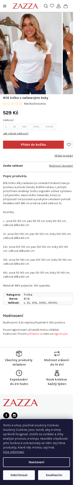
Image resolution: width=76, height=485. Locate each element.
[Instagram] (14, 415)
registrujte (60, 334)
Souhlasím (54, 475)
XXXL (36, 126)
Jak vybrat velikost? (16, 133)
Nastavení (36, 462)
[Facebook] (6, 415)
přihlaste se (35, 334)
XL (14, 126)
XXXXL (49, 126)
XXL (24, 126)
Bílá (27, 298)
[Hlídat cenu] (64, 154)
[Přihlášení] (59, 6)
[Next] (68, 53)
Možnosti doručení (61, 165)
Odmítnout (19, 475)
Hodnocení (13, 315)
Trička (28, 294)
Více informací (13, 452)
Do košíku (33, 145)
